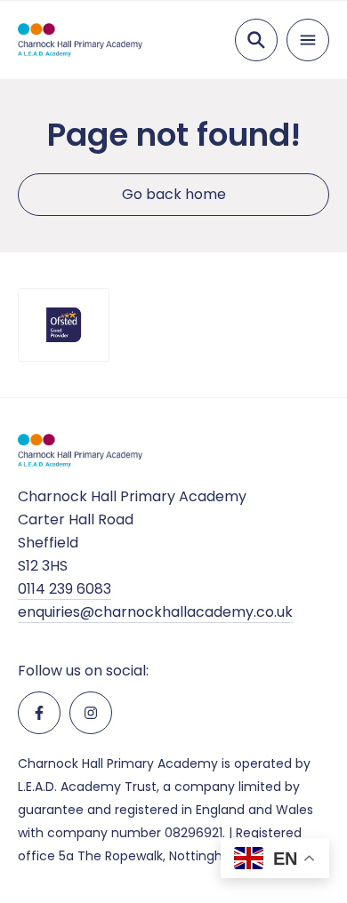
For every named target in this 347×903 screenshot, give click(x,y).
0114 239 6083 (64, 589)
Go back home (174, 194)
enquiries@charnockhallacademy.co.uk (155, 612)
